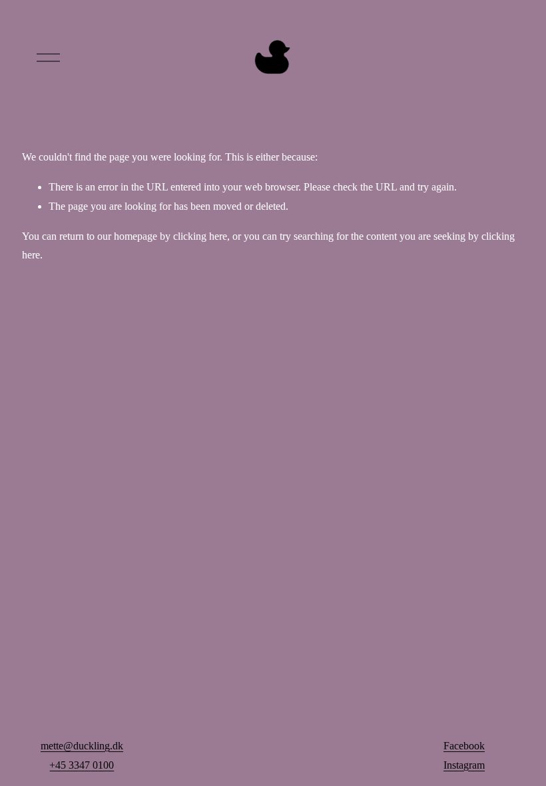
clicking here (200, 236)
